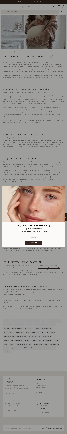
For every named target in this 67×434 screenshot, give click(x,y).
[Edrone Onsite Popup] (33, 217)
